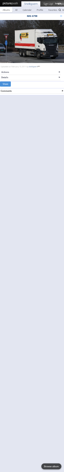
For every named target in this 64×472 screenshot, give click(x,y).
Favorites (52, 9)
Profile (40, 9)
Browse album (51, 466)
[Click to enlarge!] (32, 41)
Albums (6, 9)
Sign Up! (48, 4)
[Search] (59, 10)
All (16, 9)
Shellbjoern (31, 4)
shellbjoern (33, 66)
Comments (6, 91)
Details (4, 77)
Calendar (27, 9)
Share (5, 84)
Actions (5, 72)
